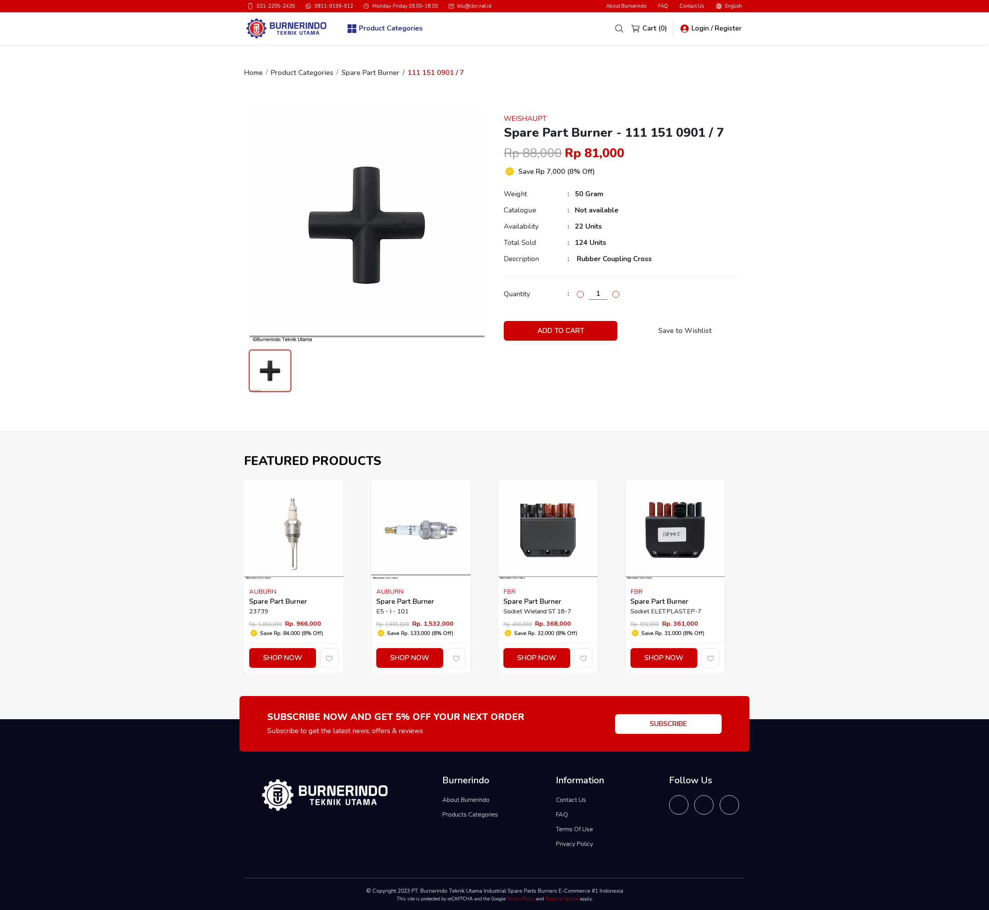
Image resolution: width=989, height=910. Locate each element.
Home (253, 72)
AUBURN (262, 591)
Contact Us (692, 6)
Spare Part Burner (370, 72)
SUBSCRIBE (668, 723)
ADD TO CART (560, 330)
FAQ (663, 6)
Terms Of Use (574, 829)
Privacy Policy (574, 844)
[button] (729, 6)
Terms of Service (562, 899)
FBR (509, 591)
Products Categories (470, 814)
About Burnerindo (626, 6)
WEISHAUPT (525, 118)
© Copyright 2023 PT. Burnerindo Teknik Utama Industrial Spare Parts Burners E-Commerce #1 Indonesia (494, 891)
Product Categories (302, 72)
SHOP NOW (282, 657)
